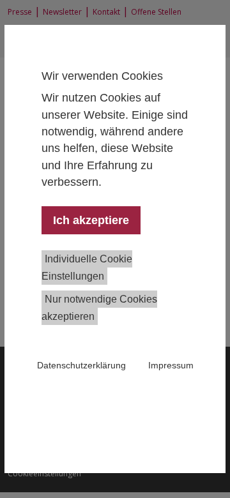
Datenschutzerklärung (81, 365)
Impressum (171, 365)
